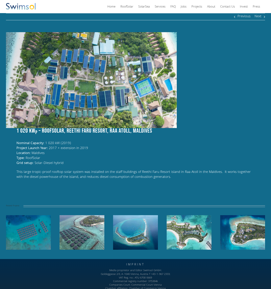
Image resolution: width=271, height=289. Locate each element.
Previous (244, 16)
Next (258, 16)
